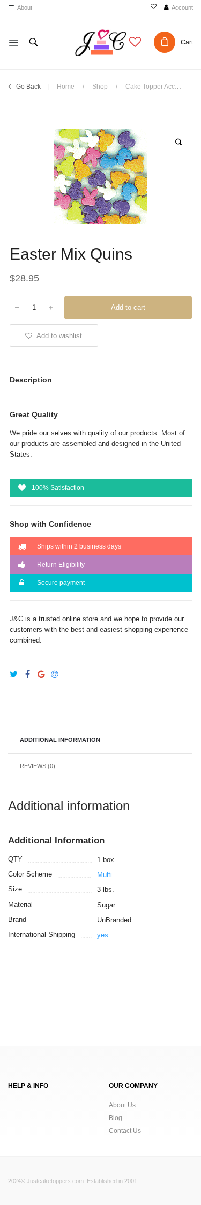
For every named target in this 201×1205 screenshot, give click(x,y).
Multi (104, 875)
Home (66, 86)
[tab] (100, 740)
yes (102, 935)
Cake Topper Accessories (162, 86)
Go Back (28, 86)
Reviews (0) (37, 766)
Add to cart (128, 307)
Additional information (60, 740)
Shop (100, 86)
